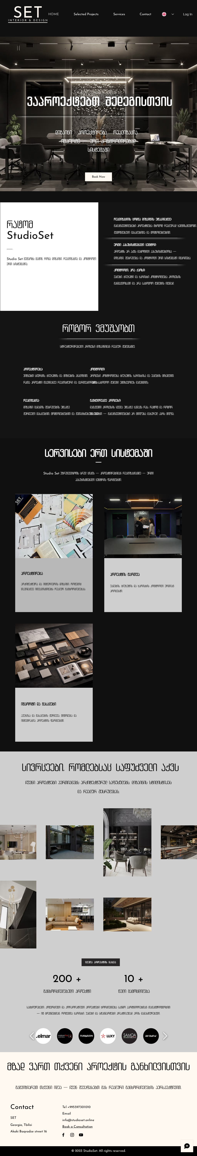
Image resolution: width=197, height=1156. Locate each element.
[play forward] (165, 1036)
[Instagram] (72, 1134)
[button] (43, 1036)
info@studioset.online (78, 1120)
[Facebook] (63, 1134)
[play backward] (32, 1036)
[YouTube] (80, 1134)
